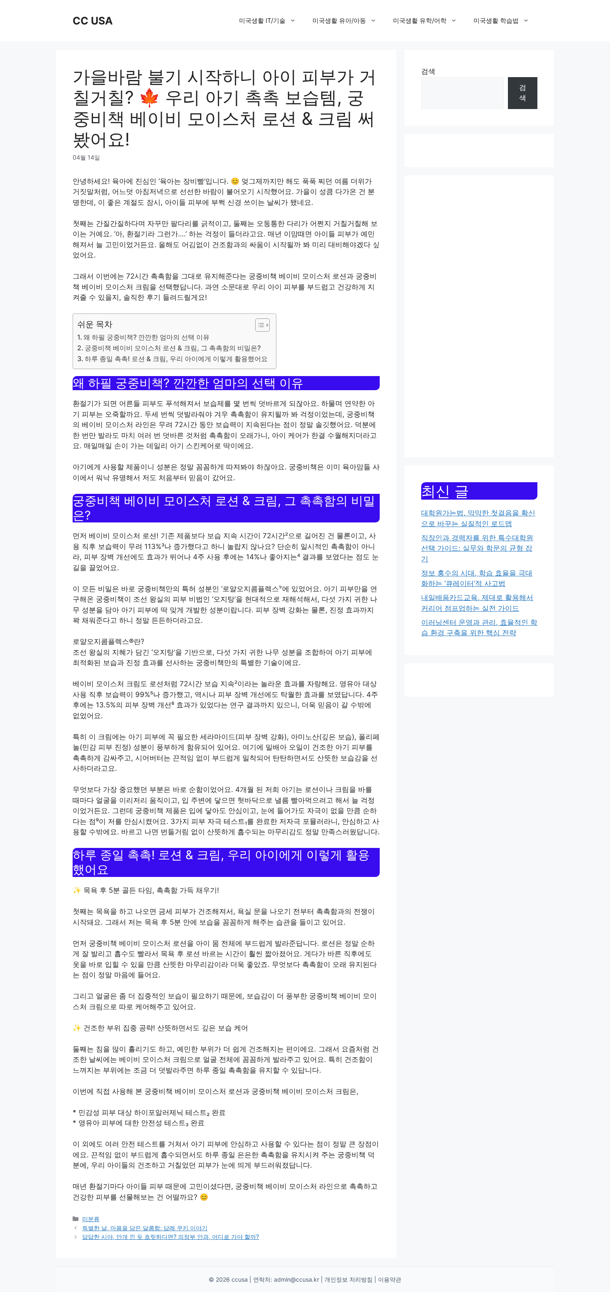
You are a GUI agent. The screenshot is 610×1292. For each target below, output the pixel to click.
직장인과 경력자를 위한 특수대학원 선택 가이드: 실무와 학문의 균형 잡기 (477, 548)
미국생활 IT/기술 (262, 20)
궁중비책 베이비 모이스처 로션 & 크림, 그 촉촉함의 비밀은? (173, 348)
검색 (428, 71)
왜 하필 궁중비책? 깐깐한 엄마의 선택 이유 (146, 337)
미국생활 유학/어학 (420, 20)
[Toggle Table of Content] (258, 325)
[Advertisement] (479, 316)
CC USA (93, 21)
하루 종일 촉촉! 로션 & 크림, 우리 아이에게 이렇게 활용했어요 (176, 359)
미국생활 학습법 (496, 20)
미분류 (91, 1218)
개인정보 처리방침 (349, 1279)
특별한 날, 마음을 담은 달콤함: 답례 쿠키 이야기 (144, 1227)
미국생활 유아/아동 (339, 20)
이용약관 (389, 1279)
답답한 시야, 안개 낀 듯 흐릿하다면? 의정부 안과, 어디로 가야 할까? (170, 1236)
